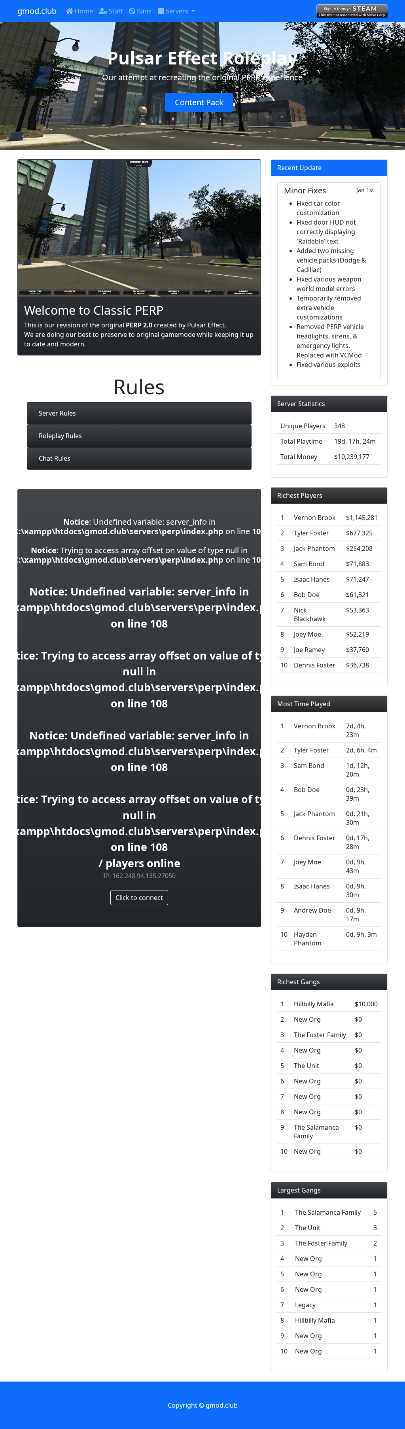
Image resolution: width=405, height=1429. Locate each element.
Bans (143, 11)
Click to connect (139, 897)
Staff (115, 11)
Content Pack (199, 102)
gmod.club (37, 11)
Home (83, 11)
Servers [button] (177, 11)
